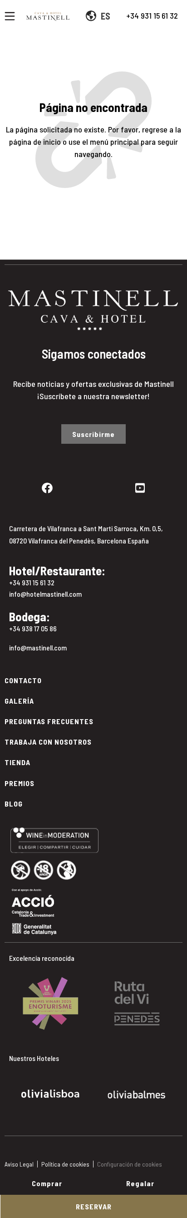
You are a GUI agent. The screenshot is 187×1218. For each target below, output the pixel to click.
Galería (19, 700)
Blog (14, 803)
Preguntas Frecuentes (49, 721)
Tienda (17, 762)
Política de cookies (65, 1164)
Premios (19, 783)
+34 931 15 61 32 (152, 15)
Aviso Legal (19, 1164)
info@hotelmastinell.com (45, 593)
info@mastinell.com (38, 647)
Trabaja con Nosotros (48, 741)
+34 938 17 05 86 (33, 628)
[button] (13, 996)
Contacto (23, 680)
